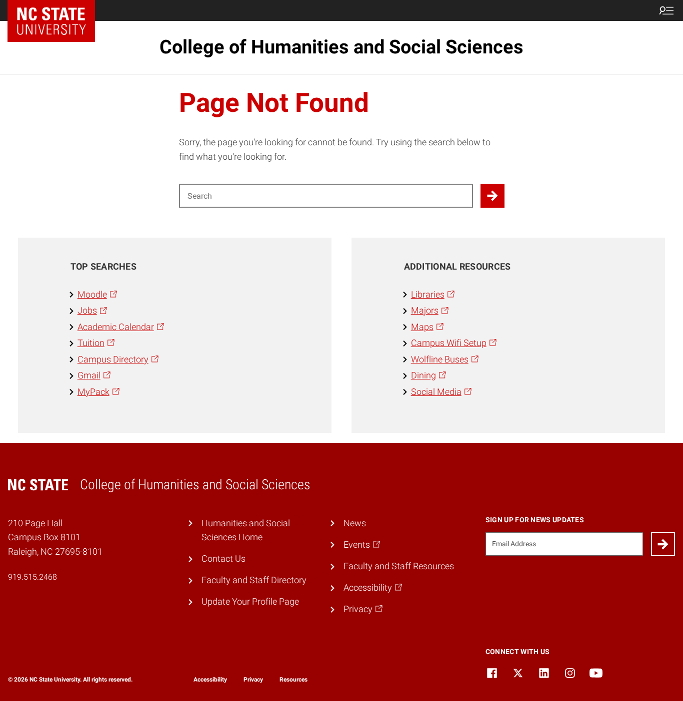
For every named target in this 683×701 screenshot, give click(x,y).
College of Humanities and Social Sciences (342, 47)
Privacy (253, 679)
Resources (294, 679)
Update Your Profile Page (250, 602)
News (355, 523)
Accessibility (210, 679)
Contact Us (224, 559)
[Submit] (663, 544)
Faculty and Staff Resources (399, 566)
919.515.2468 (32, 577)
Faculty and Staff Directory (254, 580)
